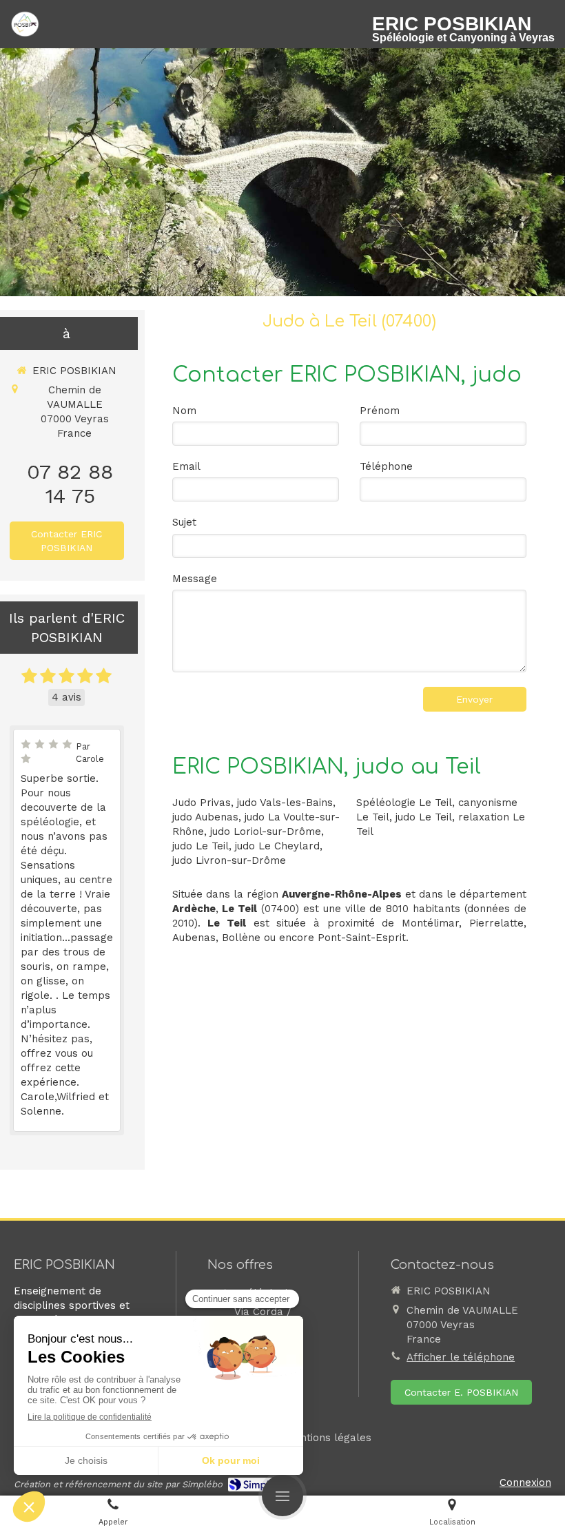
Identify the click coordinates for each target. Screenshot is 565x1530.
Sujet (184, 522)
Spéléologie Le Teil (404, 802)
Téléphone (386, 466)
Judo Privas (201, 802)
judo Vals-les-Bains (285, 802)
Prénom (380, 410)
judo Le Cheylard (277, 846)
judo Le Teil (200, 846)
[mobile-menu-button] (282, 1495)
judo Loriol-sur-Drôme (265, 831)
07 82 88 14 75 (70, 483)
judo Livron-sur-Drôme (229, 860)
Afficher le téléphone (461, 1357)
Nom (184, 410)
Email (186, 466)
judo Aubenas (205, 817)
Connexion (525, 1482)
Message (194, 578)
